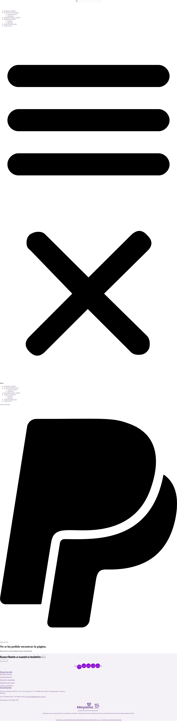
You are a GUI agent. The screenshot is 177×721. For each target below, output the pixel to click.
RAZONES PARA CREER (12, 17)
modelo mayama (12, 14)
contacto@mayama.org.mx (36, 697)
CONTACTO (8, 26)
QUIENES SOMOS (10, 11)
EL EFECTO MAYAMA (11, 12)
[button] (88, 206)
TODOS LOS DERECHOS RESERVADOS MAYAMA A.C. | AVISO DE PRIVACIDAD (88, 720)
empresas (10, 22)
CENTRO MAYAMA (10, 24)
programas (10, 16)
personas (9, 21)
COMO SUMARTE (10, 19)
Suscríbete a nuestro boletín (20, 657)
